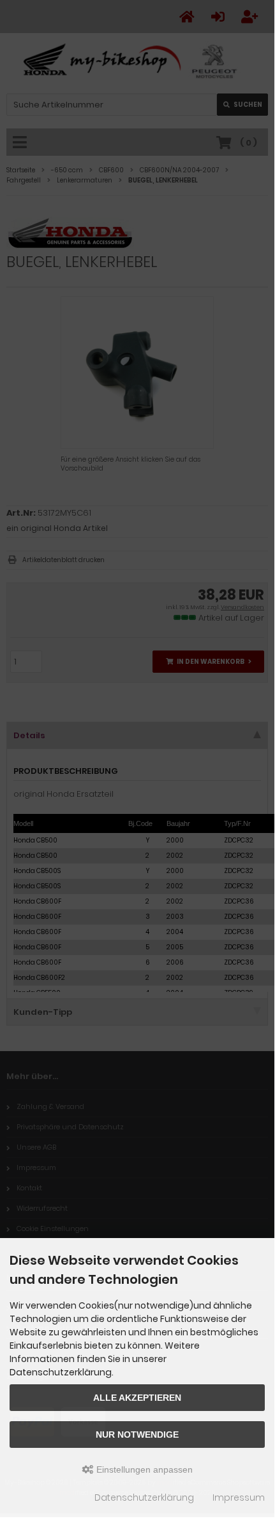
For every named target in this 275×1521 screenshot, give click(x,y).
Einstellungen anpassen (143, 1469)
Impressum (238, 1497)
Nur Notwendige (137, 1434)
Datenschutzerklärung (144, 1497)
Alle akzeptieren (137, 1398)
